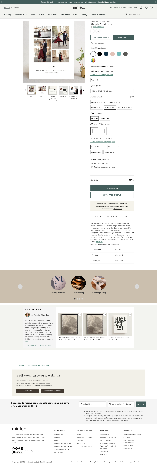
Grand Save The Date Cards (100, 22)
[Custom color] (93, 60)
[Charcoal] (125, 54)
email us (99, 242)
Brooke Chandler (98, 27)
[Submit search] (126, 14)
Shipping (80, 440)
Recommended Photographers (128, 441)
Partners (104, 431)
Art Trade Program (106, 440)
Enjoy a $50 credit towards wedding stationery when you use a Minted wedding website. (71, 2)
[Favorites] (146, 7)
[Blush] (112, 54)
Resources (127, 431)
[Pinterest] (16, 448)
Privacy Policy (94, 462)
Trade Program (114, 7)
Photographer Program (108, 437)
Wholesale (104, 451)
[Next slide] (83, 90)
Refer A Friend (128, 445)
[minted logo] (78, 7)
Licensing (103, 454)
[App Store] (17, 453)
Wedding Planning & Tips (132, 434)
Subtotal (94, 180)
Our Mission (58, 434)
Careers (57, 437)
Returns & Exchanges (84, 437)
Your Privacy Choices (84, 446)
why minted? (112, 216)
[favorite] (98, 31)
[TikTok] (19, 448)
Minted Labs (58, 452)
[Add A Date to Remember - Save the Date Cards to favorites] (130, 314)
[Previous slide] (25, 90)
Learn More (28, 390)
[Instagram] (22, 448)
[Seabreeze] (119, 54)
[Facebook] (13, 448)
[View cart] (151, 7)
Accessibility (119, 462)
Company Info (60, 431)
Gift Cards (81, 443)
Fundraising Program (107, 443)
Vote (135, 7)
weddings (15, 7)
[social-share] (92, 31)
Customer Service (84, 431)
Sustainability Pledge (61, 449)
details (97, 216)
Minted (21, 366)
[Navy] (106, 54)
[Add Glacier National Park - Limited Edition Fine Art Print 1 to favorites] (79, 314)
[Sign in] (141, 7)
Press (56, 440)
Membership (127, 448)
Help (79, 434)
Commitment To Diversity (63, 446)
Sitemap (107, 462)
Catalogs (126, 437)
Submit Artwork (126, 7)
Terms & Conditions (78, 462)
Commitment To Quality (62, 443)
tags (126, 216)
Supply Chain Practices (136, 462)
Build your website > (109, 2)
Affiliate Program (106, 434)
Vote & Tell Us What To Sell (53, 390)
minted (7, 7)
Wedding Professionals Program (108, 447)
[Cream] (93, 54)
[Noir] (99, 54)
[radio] (92, 80)
